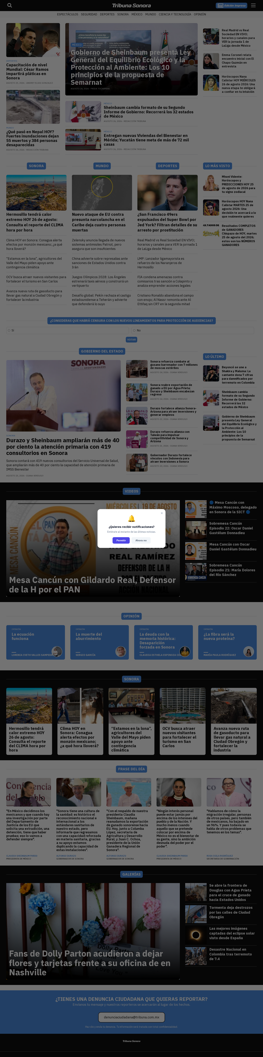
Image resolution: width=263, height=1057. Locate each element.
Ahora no (141, 540)
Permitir (121, 540)
